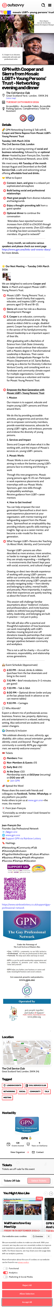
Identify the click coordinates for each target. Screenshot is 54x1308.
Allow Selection (27, 1293)
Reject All (27, 1285)
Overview (39, 1236)
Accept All (27, 1302)
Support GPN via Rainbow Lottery (23, 838)
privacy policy (23, 1262)
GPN (24, 1138)
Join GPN (15, 780)
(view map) (11, 98)
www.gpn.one (35, 800)
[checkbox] (10, 1268)
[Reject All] (49, 1236)
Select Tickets (38, 1180)
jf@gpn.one (11, 831)
